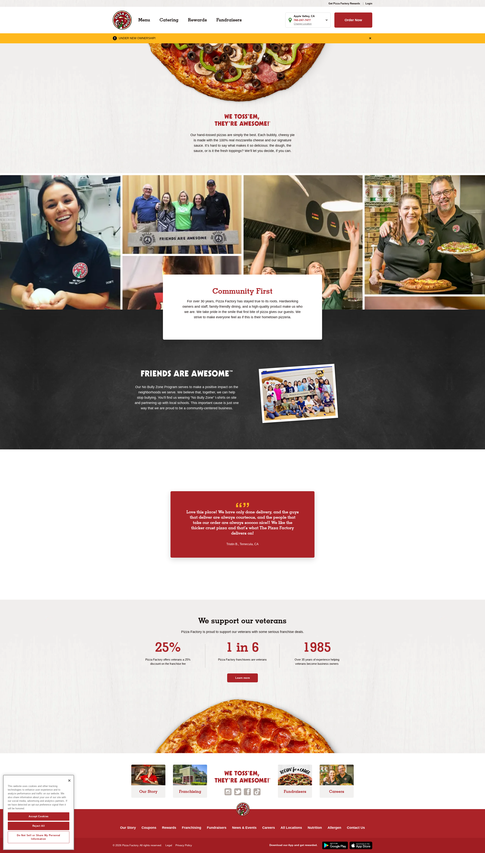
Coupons (149, 828)
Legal (168, 845)
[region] (38, 812)
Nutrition (315, 828)
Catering (169, 20)
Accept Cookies (38, 816)
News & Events (244, 828)
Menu (144, 20)
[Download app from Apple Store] (360, 845)
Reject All (38, 825)
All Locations (291, 828)
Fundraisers (229, 20)
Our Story (128, 828)
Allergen (334, 828)
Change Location (303, 24)
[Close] (69, 780)
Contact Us (356, 828)
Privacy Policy (183, 845)
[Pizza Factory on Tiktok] (256, 791)
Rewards (197, 20)
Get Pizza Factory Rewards (344, 3)
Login (368, 3)
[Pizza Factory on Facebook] (247, 791)
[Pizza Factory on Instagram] (228, 791)
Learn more (242, 677)
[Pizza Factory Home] (122, 19)
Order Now (353, 20)
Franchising (191, 828)
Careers (268, 828)
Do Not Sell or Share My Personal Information (38, 837)
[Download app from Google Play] (334, 845)
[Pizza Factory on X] (237, 791)
